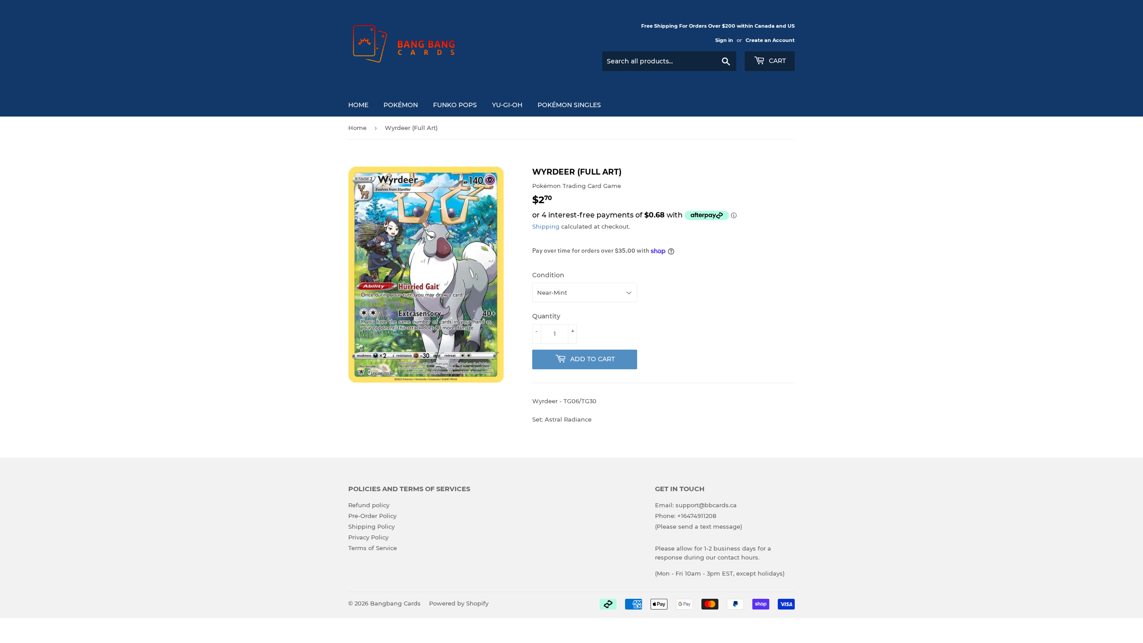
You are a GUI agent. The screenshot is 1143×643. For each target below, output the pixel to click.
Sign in (724, 40)
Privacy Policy (368, 537)
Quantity (546, 316)
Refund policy (368, 505)
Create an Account (770, 40)
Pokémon (401, 105)
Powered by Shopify (458, 603)
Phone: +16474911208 (685, 515)
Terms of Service (372, 547)
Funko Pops (455, 105)
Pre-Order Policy (372, 515)
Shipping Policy (371, 526)
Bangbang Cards (395, 603)
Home (358, 105)
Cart (776, 61)
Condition (548, 275)
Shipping (545, 226)
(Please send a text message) (698, 526)
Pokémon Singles (569, 105)
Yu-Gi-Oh (507, 105)
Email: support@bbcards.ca (696, 505)
